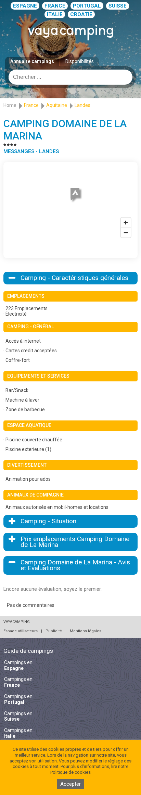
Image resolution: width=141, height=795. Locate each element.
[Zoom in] (126, 223)
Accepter (70, 784)
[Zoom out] (126, 232)
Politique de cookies (70, 772)
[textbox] (70, 77)
